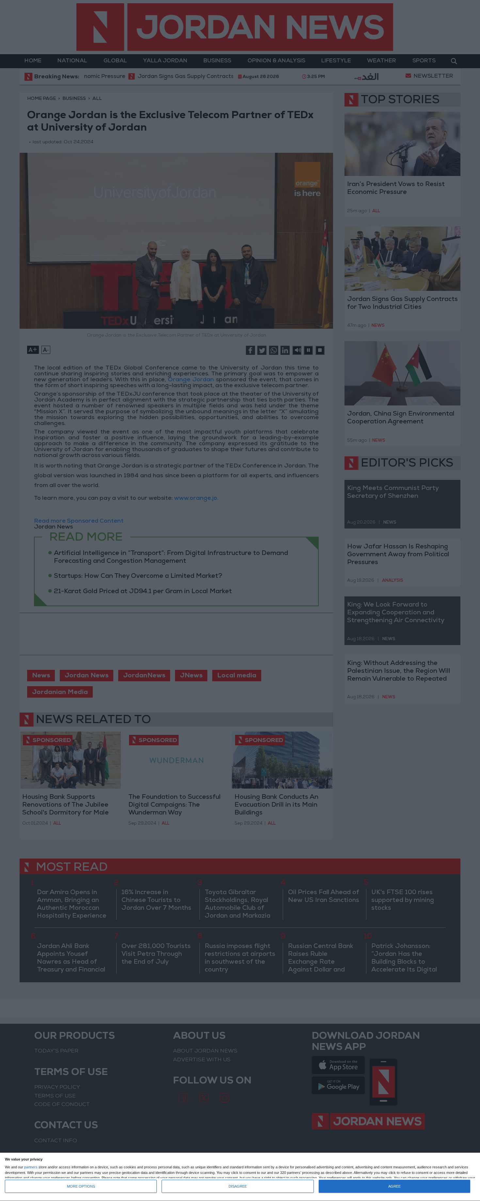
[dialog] (240, 1177)
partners (31, 1167)
